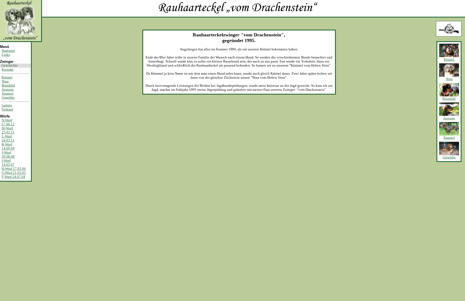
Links (6, 55)
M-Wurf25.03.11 (8, 130)
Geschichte (10, 65)
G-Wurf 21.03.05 (14, 173)
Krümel (7, 77)
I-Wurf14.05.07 (8, 163)
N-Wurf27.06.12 (8, 122)
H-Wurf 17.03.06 (14, 169)
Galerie (7, 105)
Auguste (8, 89)
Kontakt (7, 69)
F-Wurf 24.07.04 (13, 177)
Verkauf (7, 109)
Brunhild (8, 85)
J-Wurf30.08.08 (8, 154)
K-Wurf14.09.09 (8, 146)
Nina (5, 81)
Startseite (8, 51)
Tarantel (7, 93)
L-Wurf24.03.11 (8, 138)
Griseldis (8, 97)
